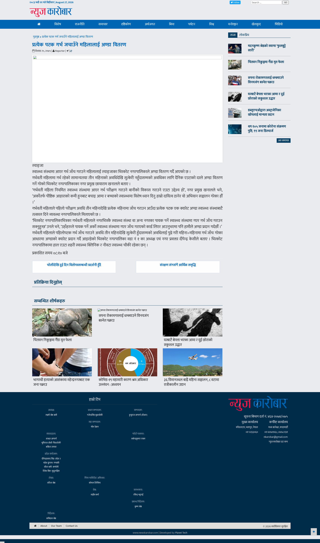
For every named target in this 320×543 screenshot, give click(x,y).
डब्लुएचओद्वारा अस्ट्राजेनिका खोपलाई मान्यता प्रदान (264, 112)
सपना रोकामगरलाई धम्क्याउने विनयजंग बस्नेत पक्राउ (124, 318)
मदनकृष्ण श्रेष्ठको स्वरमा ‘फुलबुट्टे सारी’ (267, 48)
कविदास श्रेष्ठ (51, 518)
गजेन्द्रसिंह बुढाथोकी (95, 415)
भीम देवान (95, 427)
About (43, 526)
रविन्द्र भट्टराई (138, 494)
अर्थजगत (150, 24)
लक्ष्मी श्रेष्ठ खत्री (51, 415)
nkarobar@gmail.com (276, 437)
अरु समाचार (283, 140)
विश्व (211, 24)
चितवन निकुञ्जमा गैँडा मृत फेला (52, 340)
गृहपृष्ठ (36, 36)
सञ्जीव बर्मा (95, 494)
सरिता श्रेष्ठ (51, 483)
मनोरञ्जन (233, 24)
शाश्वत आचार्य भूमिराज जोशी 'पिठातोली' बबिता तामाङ (51, 443)
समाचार (103, 24)
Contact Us (72, 526)
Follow (236, 2)
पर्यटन (191, 24)
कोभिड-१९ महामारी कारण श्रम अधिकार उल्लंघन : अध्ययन (123, 382)
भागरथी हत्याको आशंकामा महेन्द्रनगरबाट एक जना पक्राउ (61, 382)
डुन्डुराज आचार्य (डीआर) (138, 415)
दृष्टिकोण (126, 24)
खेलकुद (256, 24)
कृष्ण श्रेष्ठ (138, 506)
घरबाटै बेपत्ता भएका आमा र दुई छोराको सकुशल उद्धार (188, 342)
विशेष (57, 24)
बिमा (171, 24)
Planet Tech (181, 533)
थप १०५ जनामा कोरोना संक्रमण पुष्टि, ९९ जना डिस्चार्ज (267, 128)
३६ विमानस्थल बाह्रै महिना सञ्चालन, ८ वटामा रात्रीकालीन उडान (191, 382)
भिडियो (279, 24)
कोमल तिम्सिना (95, 483)
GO (285, 2)
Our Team (56, 526)
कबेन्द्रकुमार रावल (138, 438)
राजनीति (79, 24)
